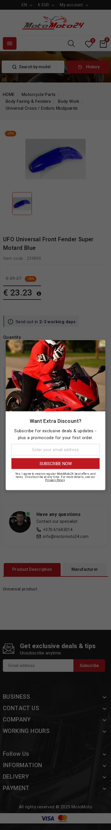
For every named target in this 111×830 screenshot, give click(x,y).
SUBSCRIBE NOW (56, 463)
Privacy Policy (55, 480)
